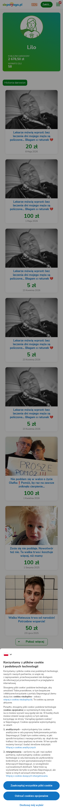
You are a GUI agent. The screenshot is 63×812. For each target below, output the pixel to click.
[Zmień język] (8, 654)
